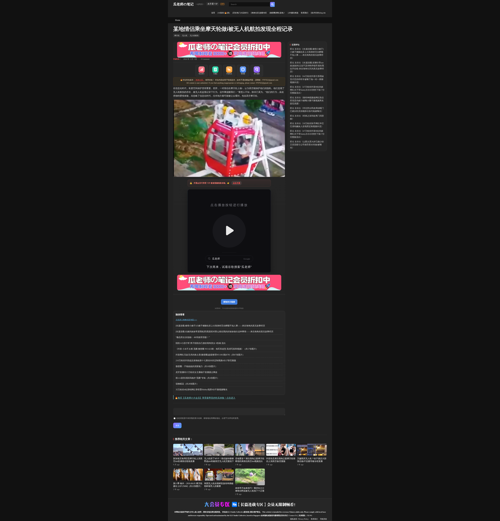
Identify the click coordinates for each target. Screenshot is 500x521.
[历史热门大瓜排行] (240, 13)
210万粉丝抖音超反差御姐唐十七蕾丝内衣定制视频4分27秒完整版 (206, 360)
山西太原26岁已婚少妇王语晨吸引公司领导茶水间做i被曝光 (307, 145)
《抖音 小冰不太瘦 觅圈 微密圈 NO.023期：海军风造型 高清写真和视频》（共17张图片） (217, 349)
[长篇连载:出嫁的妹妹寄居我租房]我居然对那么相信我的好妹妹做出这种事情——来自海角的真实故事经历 (224, 331)
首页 (213, 13)
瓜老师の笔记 (183, 4)
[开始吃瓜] (229, 71)
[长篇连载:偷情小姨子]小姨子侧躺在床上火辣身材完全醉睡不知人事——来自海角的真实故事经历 (220, 326)
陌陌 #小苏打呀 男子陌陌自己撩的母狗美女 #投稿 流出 (201, 343)
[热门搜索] (257, 71)
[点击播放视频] (229, 231)
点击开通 (236, 183)
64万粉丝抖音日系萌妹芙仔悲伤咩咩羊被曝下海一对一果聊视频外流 (307, 79)
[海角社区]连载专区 (259, 13)
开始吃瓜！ (177, 59)
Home (177, 20)
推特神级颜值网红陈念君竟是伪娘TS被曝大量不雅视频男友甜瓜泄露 (307, 100)
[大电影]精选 (293, 13)
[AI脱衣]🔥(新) (224, 13)
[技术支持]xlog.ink (318, 13)
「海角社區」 (199, 80)
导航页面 (323, 519)
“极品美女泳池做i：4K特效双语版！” (193, 337)
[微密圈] (243, 71)
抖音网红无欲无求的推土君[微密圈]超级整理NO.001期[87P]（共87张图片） (210, 355)
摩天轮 (176, 35)
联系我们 (304, 13)
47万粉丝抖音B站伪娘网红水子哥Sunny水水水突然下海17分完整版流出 (307, 90)
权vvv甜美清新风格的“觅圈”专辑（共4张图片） (197, 378)
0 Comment (205, 59)
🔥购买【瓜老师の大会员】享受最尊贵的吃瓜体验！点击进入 (205, 398)
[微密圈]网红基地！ (277, 13)
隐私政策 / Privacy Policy (299, 519)
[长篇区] (215, 71)
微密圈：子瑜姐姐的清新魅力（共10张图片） (196, 366)
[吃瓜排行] (201, 71)
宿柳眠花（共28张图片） (187, 384)
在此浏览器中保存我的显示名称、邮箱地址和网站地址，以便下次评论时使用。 (208, 418)
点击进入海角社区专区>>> (186, 320)
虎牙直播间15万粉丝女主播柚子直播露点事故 (196, 372)
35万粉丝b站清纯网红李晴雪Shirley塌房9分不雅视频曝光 (201, 389)
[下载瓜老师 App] (222, 4)
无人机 (184, 35)
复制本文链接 (229, 302)
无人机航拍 (194, 35)
